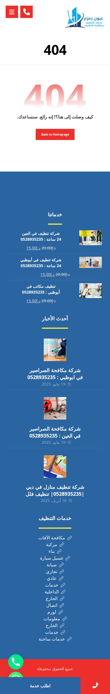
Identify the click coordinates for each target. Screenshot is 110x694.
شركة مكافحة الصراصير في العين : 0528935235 (55, 432)
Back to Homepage (55, 134)
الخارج (52, 598)
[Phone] (15, 662)
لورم (51, 612)
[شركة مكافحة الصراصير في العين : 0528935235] (55, 408)
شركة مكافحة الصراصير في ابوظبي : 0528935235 (55, 373)
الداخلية (52, 592)
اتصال (51, 605)
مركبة (51, 544)
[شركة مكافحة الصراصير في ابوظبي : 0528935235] (55, 350)
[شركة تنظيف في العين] (85, 17)
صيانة (52, 565)
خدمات (51, 585)
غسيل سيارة (51, 558)
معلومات (51, 619)
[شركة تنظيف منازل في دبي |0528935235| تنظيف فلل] (55, 466)
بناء (52, 551)
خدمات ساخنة (52, 639)
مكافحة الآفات (51, 538)
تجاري (51, 571)
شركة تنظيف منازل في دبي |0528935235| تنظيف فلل (55, 490)
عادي (52, 578)
